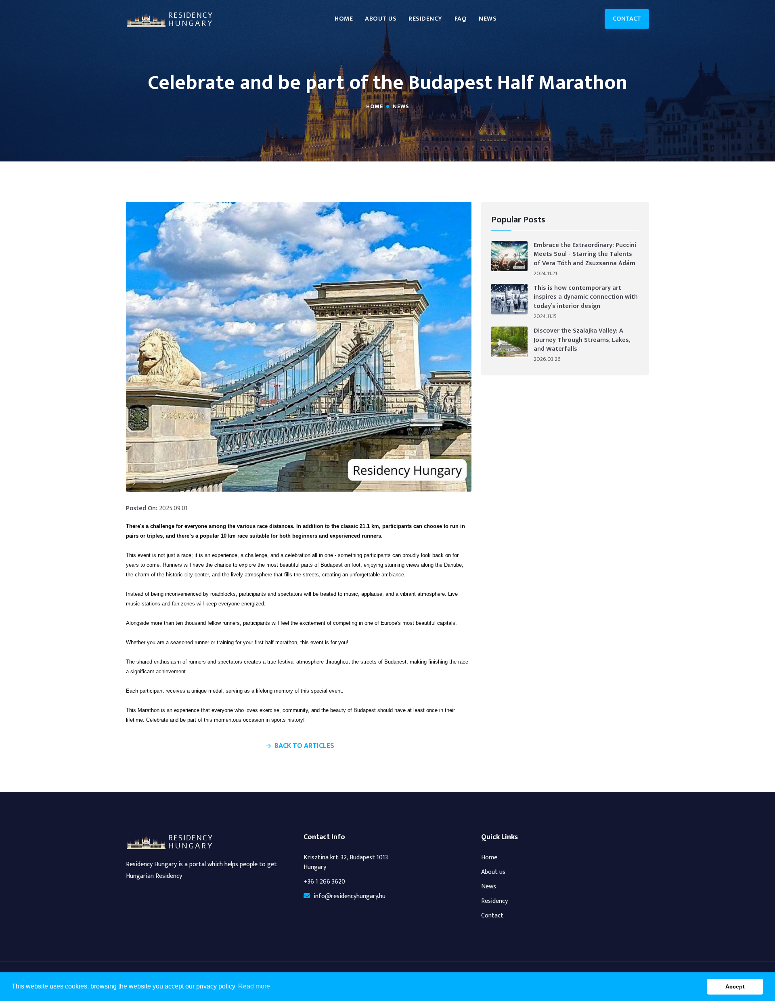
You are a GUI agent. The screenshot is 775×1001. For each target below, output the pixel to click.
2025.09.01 (173, 508)
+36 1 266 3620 (324, 882)
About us (493, 872)
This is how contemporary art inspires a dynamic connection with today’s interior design (586, 297)
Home (344, 19)
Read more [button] (254, 986)
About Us (380, 19)
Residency (425, 19)
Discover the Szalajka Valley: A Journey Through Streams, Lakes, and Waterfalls (582, 340)
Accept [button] (735, 986)
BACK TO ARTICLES (304, 746)
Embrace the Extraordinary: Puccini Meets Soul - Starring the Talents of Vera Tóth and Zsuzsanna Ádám (585, 254)
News (487, 19)
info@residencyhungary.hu (349, 896)
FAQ (461, 19)
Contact (627, 18)
